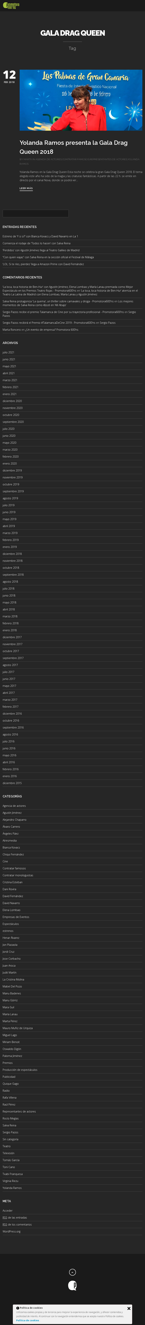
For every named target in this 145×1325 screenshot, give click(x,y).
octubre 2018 (11, 567)
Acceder (7, 1210)
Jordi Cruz (8, 951)
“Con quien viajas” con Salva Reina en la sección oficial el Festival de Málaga (48, 257)
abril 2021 (9, 373)
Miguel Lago (10, 1035)
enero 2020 (10, 463)
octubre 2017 (11, 651)
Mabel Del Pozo (12, 986)
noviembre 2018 (12, 561)
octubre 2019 (11, 484)
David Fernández (13, 896)
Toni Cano (9, 1167)
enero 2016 (10, 776)
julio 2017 (8, 672)
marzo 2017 (10, 699)
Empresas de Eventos (16, 917)
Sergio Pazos (108, 322)
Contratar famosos (75, 159)
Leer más (26, 188)
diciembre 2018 (12, 554)
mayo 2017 (9, 686)
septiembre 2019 (13, 491)
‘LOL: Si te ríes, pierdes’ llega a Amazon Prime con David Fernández (43, 264)
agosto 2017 (10, 665)
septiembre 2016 (13, 727)
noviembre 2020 (12, 408)
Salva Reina (9, 1125)
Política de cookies (28, 1320)
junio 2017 (9, 679)
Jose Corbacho (12, 958)
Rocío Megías (11, 1118)
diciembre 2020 (12, 401)
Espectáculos (11, 924)
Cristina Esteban (12, 882)
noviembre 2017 (12, 644)
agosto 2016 (10, 734)
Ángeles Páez (11, 833)
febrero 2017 (11, 706)
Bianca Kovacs (11, 847)
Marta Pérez (10, 1021)
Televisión (8, 1153)
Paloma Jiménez (12, 1056)
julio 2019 (8, 505)
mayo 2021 (9, 366)
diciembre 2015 (12, 783)
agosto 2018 (10, 581)
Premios (8, 1063)
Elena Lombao (11, 910)
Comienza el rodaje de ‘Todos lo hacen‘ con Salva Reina (36, 243)
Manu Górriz (10, 1000)
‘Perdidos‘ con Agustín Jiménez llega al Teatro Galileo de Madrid (41, 250)
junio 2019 (9, 512)
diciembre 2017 (12, 637)
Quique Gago (11, 1083)
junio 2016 (9, 748)
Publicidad (9, 1076)
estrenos (8, 931)
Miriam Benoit (11, 1042)
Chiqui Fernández (13, 854)
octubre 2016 (11, 720)
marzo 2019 (10, 533)
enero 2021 (10, 394)
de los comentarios (17, 1224)
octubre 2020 (11, 415)
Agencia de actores (48, 159)
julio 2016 (8, 741)
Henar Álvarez (11, 938)
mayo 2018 (9, 602)
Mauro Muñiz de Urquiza (18, 1028)
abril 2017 (9, 693)
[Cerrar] (128, 1308)
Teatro (7, 1146)
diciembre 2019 (12, 470)
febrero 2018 (11, 623)
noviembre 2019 (12, 477)
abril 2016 (9, 762)
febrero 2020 (11, 456)
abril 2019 (9, 526)
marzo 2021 (10, 380)
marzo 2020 (10, 449)
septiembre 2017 (13, 658)
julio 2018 (8, 588)
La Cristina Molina (13, 979)
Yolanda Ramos (12, 1188)
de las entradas (15, 1217)
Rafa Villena (9, 1097)
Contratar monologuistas (18, 875)
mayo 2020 (9, 442)
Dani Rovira (9, 889)
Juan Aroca (9, 965)
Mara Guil (8, 1007)
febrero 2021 (11, 387)
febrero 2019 (11, 540)
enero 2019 (10, 547)
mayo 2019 (9, 519)
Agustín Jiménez (12, 812)
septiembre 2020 (13, 422)
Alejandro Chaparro (14, 819)
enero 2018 (10, 630)
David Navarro (11, 903)
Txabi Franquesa (13, 1174)
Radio (6, 1090)
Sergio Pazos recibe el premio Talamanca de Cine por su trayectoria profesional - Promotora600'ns (63, 312)
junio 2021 (9, 359)
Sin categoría (10, 1139)
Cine (5, 861)
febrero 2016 (11, 769)
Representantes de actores (108, 159)
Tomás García (11, 1160)
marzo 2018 (10, 616)
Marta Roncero (12, 329)
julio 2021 (8, 352)
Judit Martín (9, 972)
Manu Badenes (12, 993)
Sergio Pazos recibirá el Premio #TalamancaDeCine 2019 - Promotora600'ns (49, 322)
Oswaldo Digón (12, 1049)
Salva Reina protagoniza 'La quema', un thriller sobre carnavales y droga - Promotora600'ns (58, 301)
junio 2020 (9, 435)
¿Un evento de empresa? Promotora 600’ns (51, 329)
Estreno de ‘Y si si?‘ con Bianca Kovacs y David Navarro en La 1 (40, 236)
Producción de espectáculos (20, 1070)
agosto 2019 (10, 498)
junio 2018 (9, 595)
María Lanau (10, 1014)
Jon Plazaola (10, 944)
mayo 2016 (9, 755)
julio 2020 (8, 429)
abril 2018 (9, 609)
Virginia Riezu (10, 1181)
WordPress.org (11, 1231)
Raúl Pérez (9, 1104)
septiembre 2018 (13, 574)
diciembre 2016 (12, 713)
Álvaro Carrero (11, 826)
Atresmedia (10, 840)
